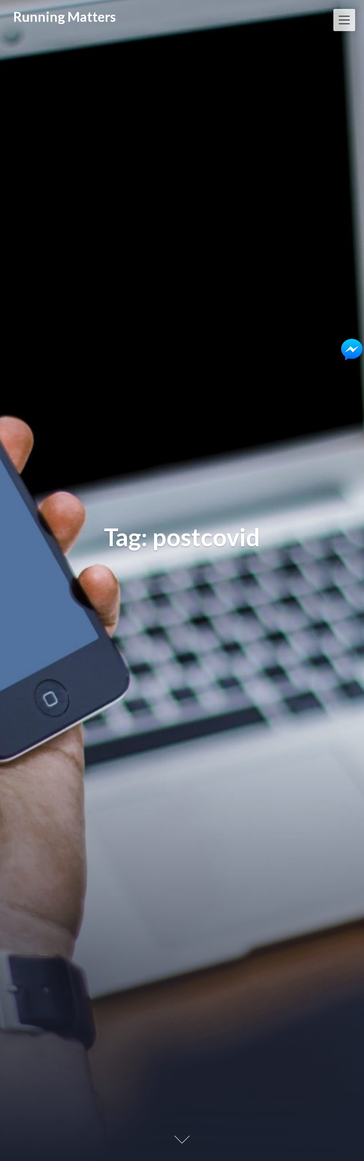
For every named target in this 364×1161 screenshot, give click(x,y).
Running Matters (64, 16)
